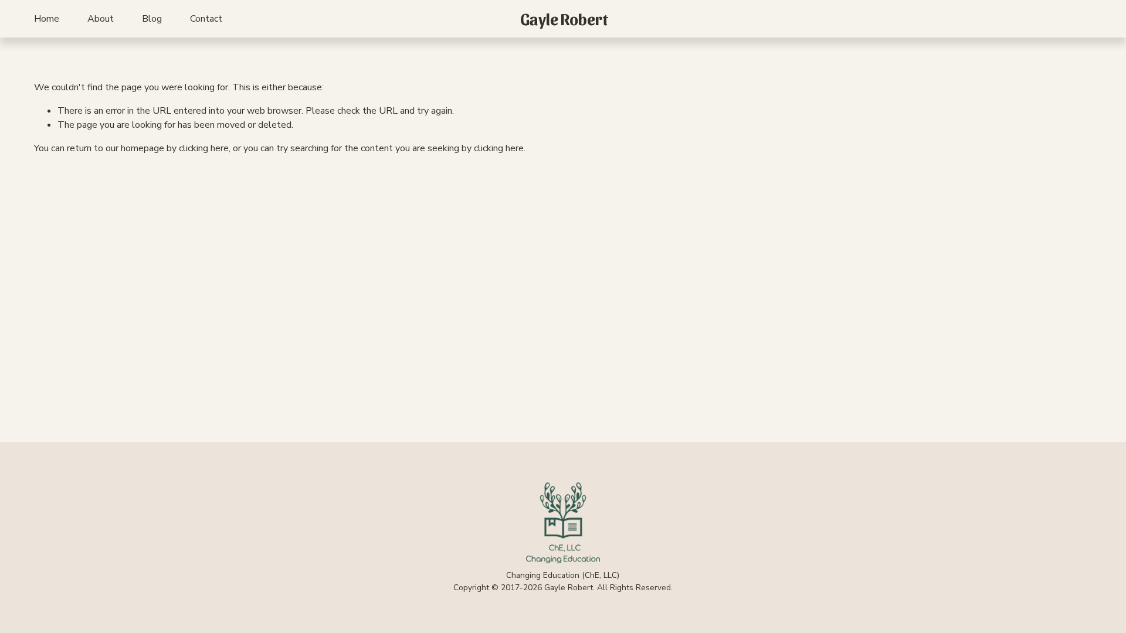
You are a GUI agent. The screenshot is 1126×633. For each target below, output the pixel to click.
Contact (206, 18)
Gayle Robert (564, 18)
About (100, 18)
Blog (152, 18)
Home (46, 18)
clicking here (204, 148)
